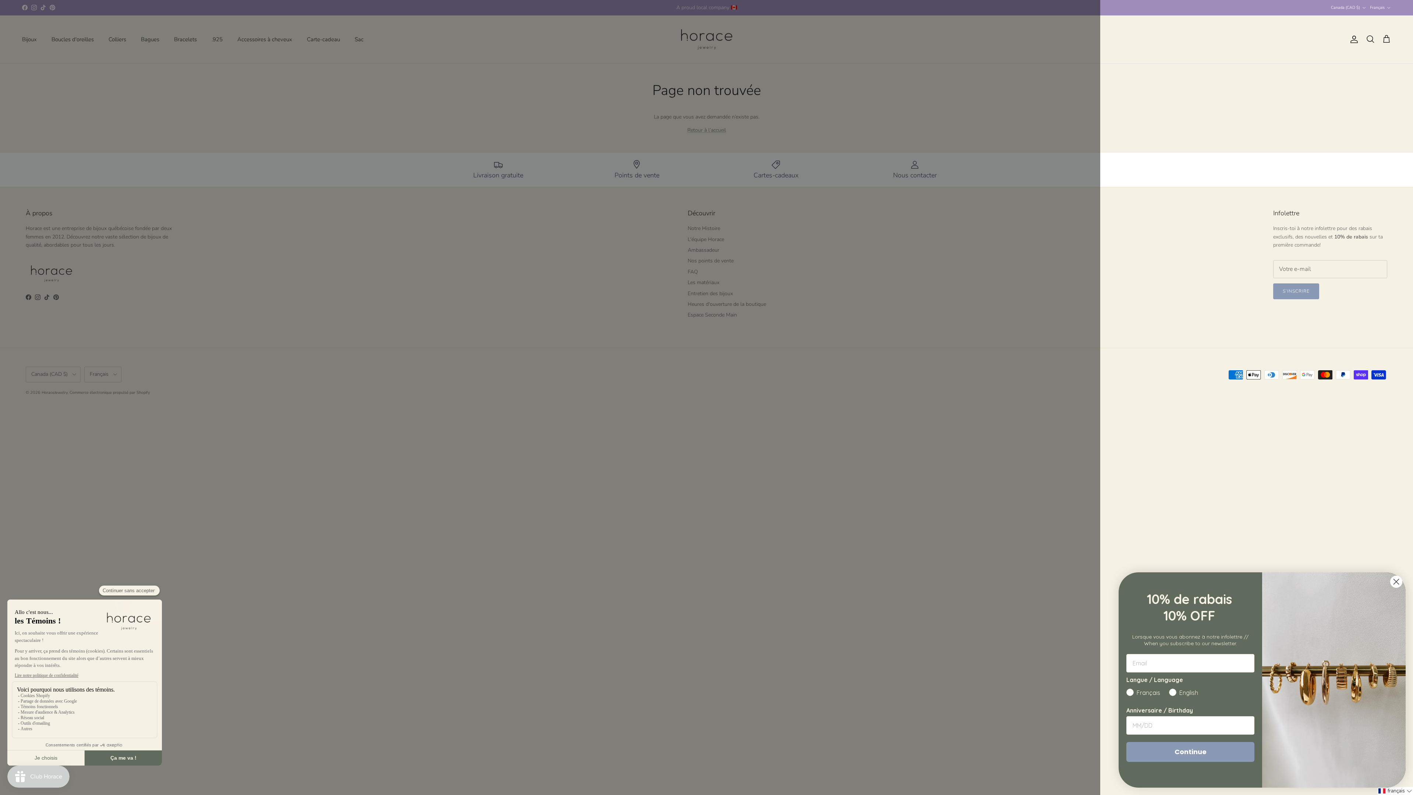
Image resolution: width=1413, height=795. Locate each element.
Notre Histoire (704, 228)
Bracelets (185, 39)
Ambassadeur (703, 250)
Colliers (117, 39)
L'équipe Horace (706, 239)
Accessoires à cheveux (264, 39)
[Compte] (1353, 39)
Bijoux (29, 39)
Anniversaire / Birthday (1159, 710)
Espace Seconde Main (712, 314)
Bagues (150, 39)
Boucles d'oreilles (73, 39)
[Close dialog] (1396, 581)
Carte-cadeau (323, 39)
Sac (359, 39)
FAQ (693, 271)
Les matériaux (703, 282)
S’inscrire (1296, 291)
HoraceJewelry (55, 392)
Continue (1191, 751)
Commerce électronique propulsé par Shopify (110, 392)
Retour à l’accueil (706, 130)
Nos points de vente (711, 260)
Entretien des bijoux (710, 293)
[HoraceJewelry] (706, 39)
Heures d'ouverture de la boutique (727, 304)
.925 (217, 39)
